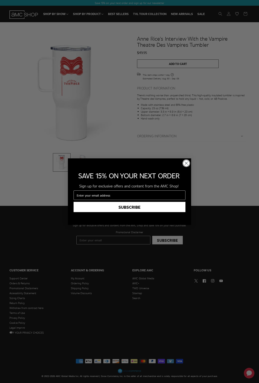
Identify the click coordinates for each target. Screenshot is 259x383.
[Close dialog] (186, 163)
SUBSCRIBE (129, 207)
